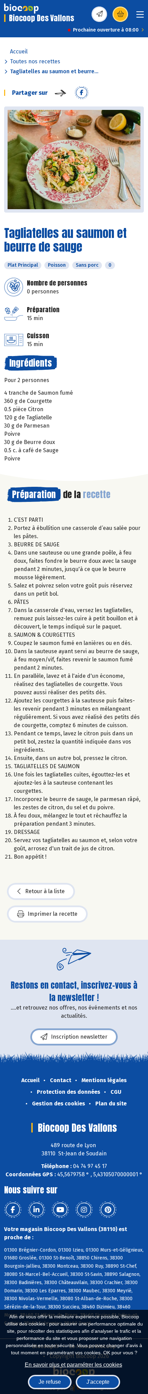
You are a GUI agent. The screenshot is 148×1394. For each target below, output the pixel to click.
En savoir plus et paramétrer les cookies (73, 1365)
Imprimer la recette (52, 914)
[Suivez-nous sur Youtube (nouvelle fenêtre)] (60, 1209)
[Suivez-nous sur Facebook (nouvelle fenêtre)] (12, 1209)
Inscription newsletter (79, 1037)
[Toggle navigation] (140, 16)
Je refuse (50, 1382)
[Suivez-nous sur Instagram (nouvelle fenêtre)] (84, 1209)
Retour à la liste (45, 891)
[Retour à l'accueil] (21, 8)
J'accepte (97, 1382)
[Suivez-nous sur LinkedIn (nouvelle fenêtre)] (36, 1209)
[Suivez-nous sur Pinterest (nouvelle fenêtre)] (107, 1209)
